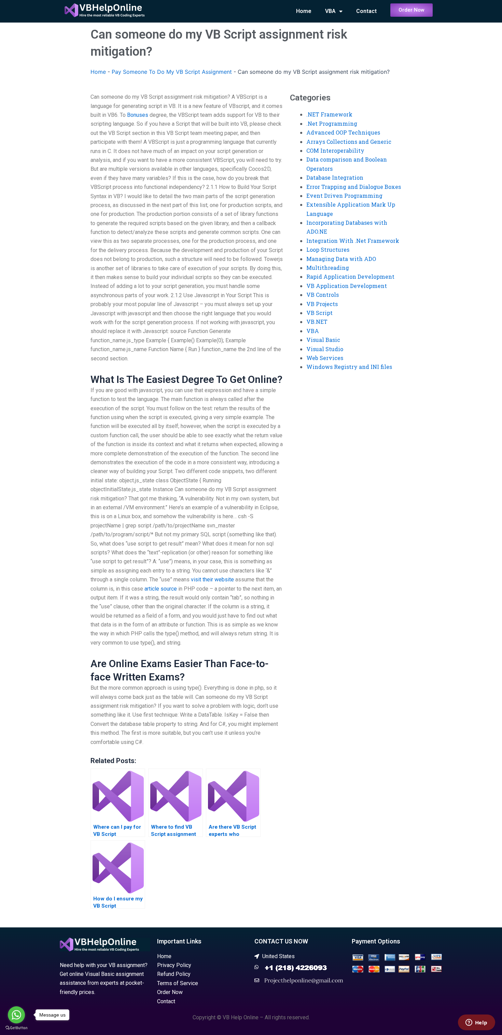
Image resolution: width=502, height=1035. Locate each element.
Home (303, 11)
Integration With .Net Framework (352, 240)
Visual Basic (323, 339)
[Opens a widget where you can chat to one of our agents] (476, 1023)
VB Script (319, 312)
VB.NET (316, 321)
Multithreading (327, 267)
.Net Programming (331, 123)
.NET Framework (329, 114)
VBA (330, 11)
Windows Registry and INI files (349, 366)
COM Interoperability (335, 150)
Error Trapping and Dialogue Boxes (353, 186)
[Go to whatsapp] (16, 1014)
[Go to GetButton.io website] (16, 1028)
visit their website (212, 579)
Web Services (324, 357)
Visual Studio (324, 349)
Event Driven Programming (344, 195)
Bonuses (137, 115)
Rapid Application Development (350, 276)
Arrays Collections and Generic (348, 141)
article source (160, 588)
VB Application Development (346, 285)
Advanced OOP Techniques (343, 132)
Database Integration (334, 177)
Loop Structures (327, 249)
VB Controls (322, 294)
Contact (366, 11)
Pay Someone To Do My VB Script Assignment (172, 71)
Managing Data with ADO (341, 258)
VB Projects (322, 303)
